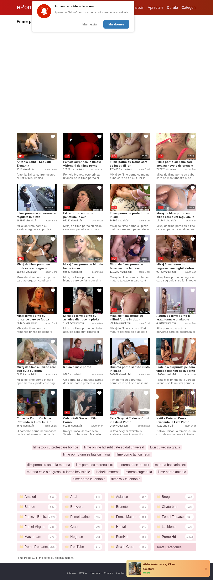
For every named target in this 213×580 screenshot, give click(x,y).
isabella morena (108, 472)
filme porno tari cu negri (133, 454)
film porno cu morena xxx (94, 465)
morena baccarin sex (170, 465)
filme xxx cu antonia (125, 479)
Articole (71, 573)
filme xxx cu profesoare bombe (55, 447)
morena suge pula (138, 472)
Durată (172, 7)
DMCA (83, 573)
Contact (121, 573)
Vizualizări (135, 7)
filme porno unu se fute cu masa (86, 454)
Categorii (188, 7)
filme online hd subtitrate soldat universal (114, 447)
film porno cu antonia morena (48, 465)
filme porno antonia (172, 472)
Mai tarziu (89, 24)
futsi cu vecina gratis (165, 447)
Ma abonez (116, 24)
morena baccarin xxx (134, 465)
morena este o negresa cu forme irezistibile (58, 472)
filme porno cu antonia (89, 479)
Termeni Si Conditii (101, 573)
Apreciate (155, 7)
